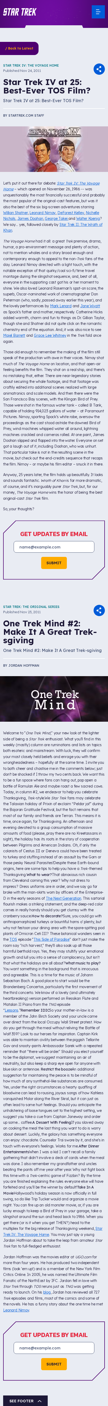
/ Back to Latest (19, 48)
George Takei (56, 218)
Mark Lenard (61, 306)
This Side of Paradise (51, 939)
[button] (20, 11)
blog (46, 1292)
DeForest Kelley (70, 212)
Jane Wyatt (90, 306)
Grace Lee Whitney (50, 335)
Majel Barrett (14, 335)
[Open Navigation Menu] (98, 11)
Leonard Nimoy (42, 212)
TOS (13, 939)
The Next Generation (63, 898)
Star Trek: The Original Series (31, 607)
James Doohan (30, 218)
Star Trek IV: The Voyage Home (31, 65)
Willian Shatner (15, 212)
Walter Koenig (88, 218)
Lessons (11, 1010)
